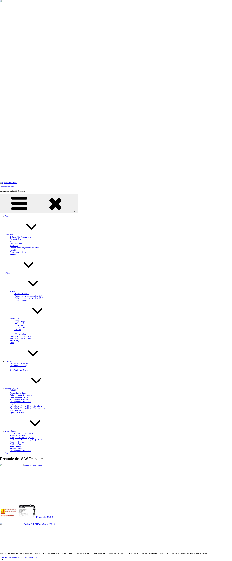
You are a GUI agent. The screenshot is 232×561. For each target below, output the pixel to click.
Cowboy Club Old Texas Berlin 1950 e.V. (39, 524)
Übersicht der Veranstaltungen (21, 433)
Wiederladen (14, 319)
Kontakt (13, 250)
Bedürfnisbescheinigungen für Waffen (24, 248)
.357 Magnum (19, 321)
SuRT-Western (15, 446)
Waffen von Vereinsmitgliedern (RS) (28, 296)
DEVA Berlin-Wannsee (19, 363)
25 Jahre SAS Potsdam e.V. (20, 237)
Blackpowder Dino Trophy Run (22, 438)
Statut (12, 241)
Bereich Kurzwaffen (17, 435)
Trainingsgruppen (11, 389)
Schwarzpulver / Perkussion (20, 402)
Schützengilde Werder (18, 366)
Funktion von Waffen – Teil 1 (21, 336)
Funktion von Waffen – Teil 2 (21, 338)
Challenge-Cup (15, 444)
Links (12, 343)
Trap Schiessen (15, 404)
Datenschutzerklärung (18, 252)
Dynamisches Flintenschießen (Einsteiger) (26, 406)
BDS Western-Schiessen (19, 399)
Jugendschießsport (17, 412)
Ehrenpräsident (15, 239)
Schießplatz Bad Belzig (19, 370)
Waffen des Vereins (21, 294)
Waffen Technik (20, 300)
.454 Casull (18, 325)
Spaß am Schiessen (7, 187)
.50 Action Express (21, 332)
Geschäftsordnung (17, 243)
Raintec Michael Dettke (33, 465)
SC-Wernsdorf (15, 368)
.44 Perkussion (20, 334)
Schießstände (10, 361)
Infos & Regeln (15, 340)
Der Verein (9, 235)
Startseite (8, 216)
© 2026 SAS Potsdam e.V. (27, 557)
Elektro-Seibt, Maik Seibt (46, 517)
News (7, 453)
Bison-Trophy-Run (17, 442)
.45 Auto (17, 330)
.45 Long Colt (19, 327)
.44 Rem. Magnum (21, 323)
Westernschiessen (16, 448)
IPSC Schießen (15, 410)
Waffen (7, 273)
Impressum (14, 254)
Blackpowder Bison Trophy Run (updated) (26, 440)
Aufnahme (14, 246)
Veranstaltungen (11, 431)
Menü (75, 212)
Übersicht (13, 391)
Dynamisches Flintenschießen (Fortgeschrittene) (28, 408)
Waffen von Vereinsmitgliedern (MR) (28, 298)
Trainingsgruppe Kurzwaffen (21, 395)
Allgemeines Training (18, 393)
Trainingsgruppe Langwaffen (21, 397)
